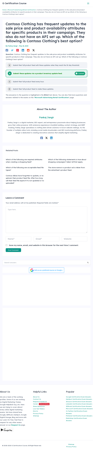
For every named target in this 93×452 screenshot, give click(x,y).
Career (41, 404)
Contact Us (37, 399)
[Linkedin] (23, 50)
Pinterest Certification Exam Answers (79, 416)
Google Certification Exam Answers (78, 397)
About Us (36, 397)
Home (4, 10)
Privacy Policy (38, 413)
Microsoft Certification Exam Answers (79, 409)
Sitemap (36, 416)
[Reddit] (28, 50)
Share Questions (39, 406)
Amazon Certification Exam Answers (79, 401)
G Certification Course (14, 3)
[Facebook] (7, 50)
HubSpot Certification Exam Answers (79, 399)
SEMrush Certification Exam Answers (79, 406)
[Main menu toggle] (88, 3)
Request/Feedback (40, 401)
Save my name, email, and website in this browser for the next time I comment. (43, 245)
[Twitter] (12, 50)
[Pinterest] (17, 50)
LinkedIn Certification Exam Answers (79, 404)
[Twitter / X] (33, 50)
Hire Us (35, 411)
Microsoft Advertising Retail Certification (22, 10)
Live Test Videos (39, 409)
